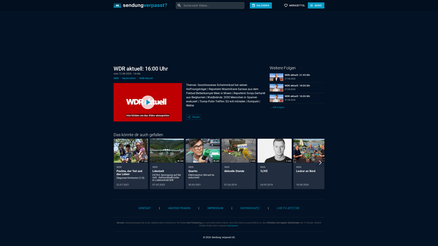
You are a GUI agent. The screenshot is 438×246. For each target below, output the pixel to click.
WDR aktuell (146, 78)
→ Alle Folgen (277, 107)
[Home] (141, 5)
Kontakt (145, 208)
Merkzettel (294, 5)
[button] (320, 163)
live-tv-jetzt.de (288, 208)
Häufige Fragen (179, 208)
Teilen (193, 117)
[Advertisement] (216, 39)
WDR (116, 78)
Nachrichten (129, 78)
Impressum (215, 208)
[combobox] (213, 5)
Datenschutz (250, 208)
